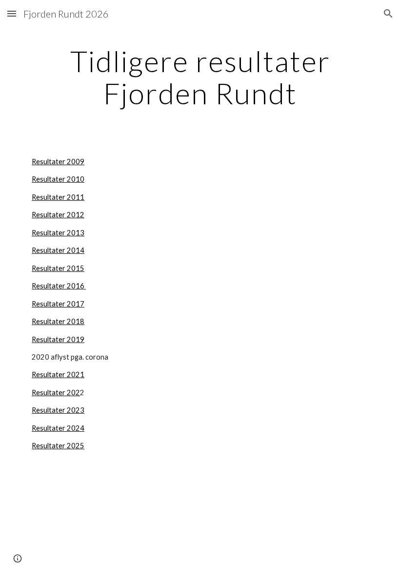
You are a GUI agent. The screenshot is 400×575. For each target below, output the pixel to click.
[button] (11, 13)
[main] (200, 77)
